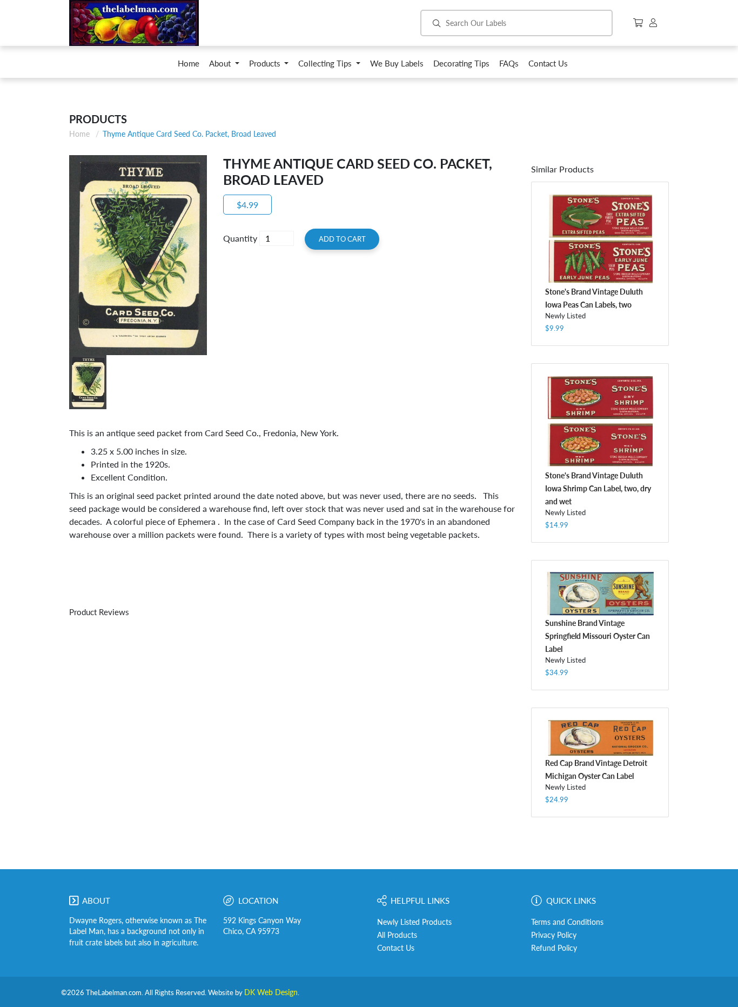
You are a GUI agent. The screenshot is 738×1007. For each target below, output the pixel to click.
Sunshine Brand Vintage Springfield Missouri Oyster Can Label (597, 635)
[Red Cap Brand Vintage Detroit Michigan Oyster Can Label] (600, 737)
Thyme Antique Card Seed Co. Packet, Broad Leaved (189, 133)
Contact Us (395, 948)
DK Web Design (271, 992)
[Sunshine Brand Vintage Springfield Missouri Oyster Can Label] (600, 593)
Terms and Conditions (567, 922)
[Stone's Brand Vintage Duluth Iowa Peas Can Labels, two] (600, 239)
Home (79, 133)
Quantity (240, 238)
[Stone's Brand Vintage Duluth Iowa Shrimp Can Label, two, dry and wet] (600, 422)
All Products (397, 935)
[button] (224, 66)
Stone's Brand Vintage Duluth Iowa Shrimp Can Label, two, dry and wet (598, 488)
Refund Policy (554, 948)
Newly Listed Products (414, 922)
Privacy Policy (553, 935)
